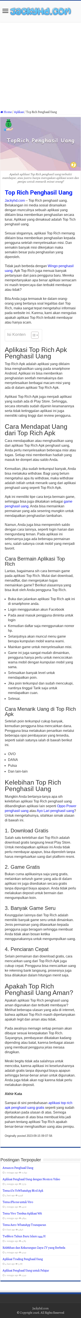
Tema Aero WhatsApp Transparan (24, 1225)
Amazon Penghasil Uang (18, 1167)
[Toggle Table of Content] (33, 335)
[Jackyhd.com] (40, 10)
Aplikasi (19, 112)
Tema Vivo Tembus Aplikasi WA (22, 1213)
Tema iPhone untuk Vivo (18, 1202)
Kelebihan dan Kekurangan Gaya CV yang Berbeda (34, 1247)
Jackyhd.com (15, 200)
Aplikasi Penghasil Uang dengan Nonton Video (31, 1179)
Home (7, 112)
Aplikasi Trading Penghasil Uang (23, 1259)
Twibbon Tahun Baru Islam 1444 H (24, 1236)
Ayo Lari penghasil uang (55, 811)
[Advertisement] (40, 68)
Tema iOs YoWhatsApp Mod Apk (23, 1190)
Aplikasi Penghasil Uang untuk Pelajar (26, 1270)
